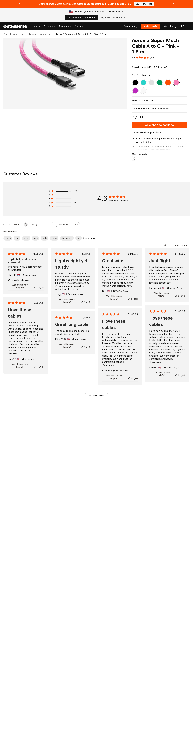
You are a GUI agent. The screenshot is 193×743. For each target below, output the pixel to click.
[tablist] (52, 26)
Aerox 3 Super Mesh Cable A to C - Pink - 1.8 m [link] (81, 34)
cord (17, 238)
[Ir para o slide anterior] (19, 4)
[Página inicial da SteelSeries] (16, 26)
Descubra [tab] (64, 26)
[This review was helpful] (35, 287)
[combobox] (42, 224)
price (35, 238)
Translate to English (19, 280)
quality (8, 238)
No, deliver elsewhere (111, 17)
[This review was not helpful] (40, 287)
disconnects (67, 238)
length (26, 238)
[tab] (130, 26)
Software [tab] (48, 26)
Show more (89, 238)
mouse (54, 238)
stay (79, 238)
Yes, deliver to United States (81, 17)
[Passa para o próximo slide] (173, 4)
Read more (14, 353)
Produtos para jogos (14, 34)
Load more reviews (97, 395)
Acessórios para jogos (40, 34)
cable (44, 238)
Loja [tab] (35, 26)
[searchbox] (13, 224)
